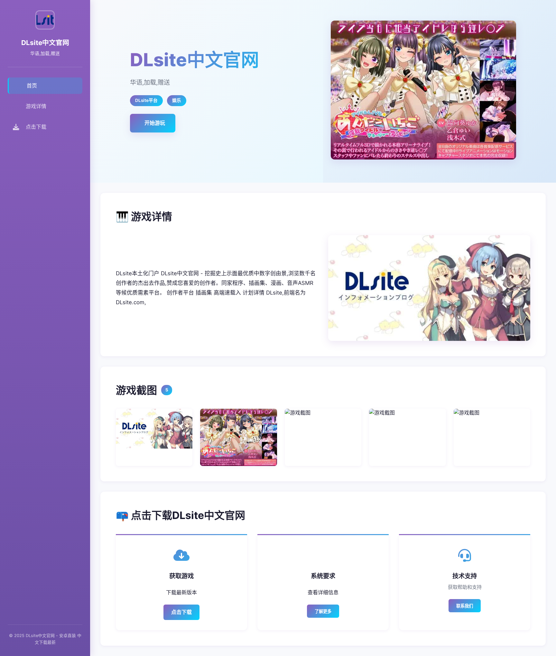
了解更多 (323, 611)
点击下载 (181, 612)
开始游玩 (154, 123)
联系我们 (464, 606)
